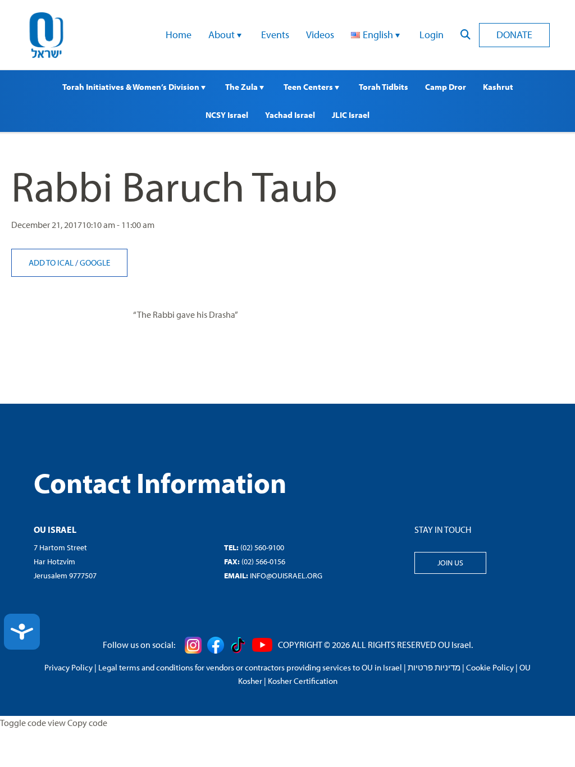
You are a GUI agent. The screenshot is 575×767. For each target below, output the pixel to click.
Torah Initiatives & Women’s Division (131, 86)
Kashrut (498, 86)
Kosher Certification (302, 680)
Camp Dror (445, 86)
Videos (320, 34)
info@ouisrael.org (286, 575)
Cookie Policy (490, 667)
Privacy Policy (68, 667)
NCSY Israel (227, 114)
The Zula (242, 86)
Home (178, 34)
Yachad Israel (290, 114)
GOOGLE (95, 262)
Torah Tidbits (383, 86)
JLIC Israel (350, 114)
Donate (514, 34)
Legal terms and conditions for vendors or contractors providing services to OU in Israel (250, 667)
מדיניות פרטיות (434, 667)
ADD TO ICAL (52, 262)
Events (275, 34)
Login (431, 34)
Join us (450, 563)
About (222, 34)
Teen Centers (309, 86)
